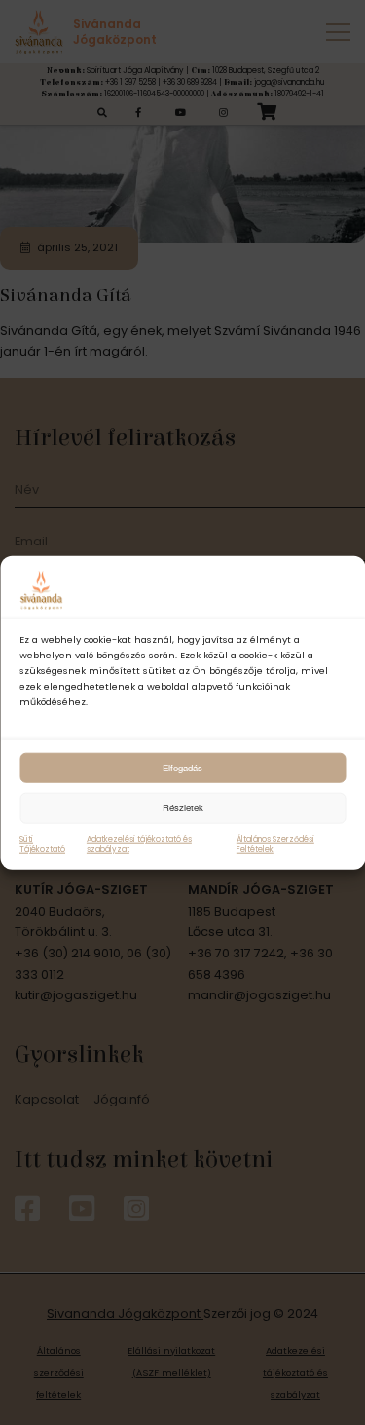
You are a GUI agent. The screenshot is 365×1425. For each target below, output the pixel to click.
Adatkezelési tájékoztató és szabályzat (139, 843)
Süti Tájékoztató (42, 843)
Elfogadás (182, 766)
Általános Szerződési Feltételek (275, 843)
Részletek (183, 807)
